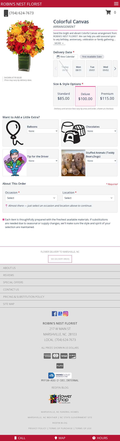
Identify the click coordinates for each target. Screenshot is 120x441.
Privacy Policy (37, 428)
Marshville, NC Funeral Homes (60, 411)
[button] (111, 13)
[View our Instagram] (65, 315)
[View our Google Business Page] (60, 315)
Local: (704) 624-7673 (60, 340)
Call (21, 438)
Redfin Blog (60, 387)
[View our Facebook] (54, 315)
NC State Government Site (76, 417)
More (58, 43)
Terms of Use (83, 428)
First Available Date (92, 56)
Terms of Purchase (61, 428)
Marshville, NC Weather (42, 417)
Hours (101, 438)
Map (61, 438)
